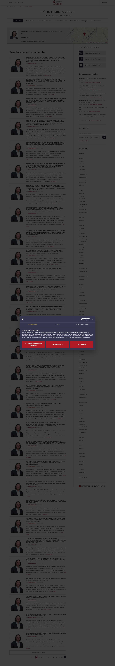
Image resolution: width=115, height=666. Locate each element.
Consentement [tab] (32, 324)
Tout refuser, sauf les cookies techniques (33, 344)
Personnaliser (56, 344)
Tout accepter (82, 344)
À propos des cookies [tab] (82, 324)
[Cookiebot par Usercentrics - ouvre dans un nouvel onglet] (82, 319)
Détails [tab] (57, 324)
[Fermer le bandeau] (93, 319)
